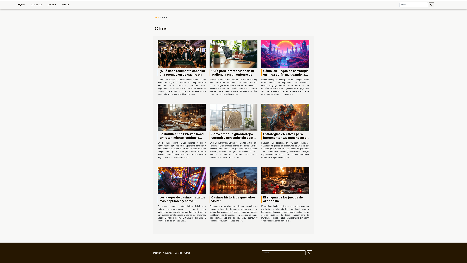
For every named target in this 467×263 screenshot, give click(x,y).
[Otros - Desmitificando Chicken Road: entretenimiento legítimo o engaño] (182, 117)
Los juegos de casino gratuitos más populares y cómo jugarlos (182, 201)
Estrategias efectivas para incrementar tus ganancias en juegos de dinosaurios (285, 137)
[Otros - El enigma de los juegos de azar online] (285, 180)
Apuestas (36, 5)
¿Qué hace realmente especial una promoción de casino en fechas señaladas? (182, 74)
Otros (65, 5)
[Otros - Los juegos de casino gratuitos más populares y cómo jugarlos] (182, 180)
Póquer (21, 5)
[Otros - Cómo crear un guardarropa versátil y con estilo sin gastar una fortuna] (234, 117)
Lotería (52, 5)
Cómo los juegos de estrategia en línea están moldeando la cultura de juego (286, 74)
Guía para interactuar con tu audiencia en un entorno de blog (232, 74)
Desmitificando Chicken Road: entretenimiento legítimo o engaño (182, 137)
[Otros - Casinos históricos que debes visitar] (234, 180)
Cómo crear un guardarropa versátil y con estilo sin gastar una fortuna (233, 137)
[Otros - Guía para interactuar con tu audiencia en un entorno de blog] (234, 54)
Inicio (157, 17)
